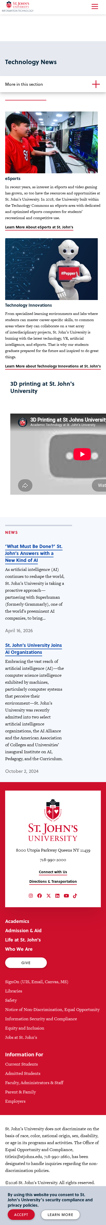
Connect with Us (53, 872)
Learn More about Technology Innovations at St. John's (53, 366)
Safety (11, 1000)
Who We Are (19, 948)
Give (26, 962)
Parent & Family (20, 1092)
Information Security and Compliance (41, 1019)
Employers (15, 1101)
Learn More (60, 1214)
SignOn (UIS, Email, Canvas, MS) (36, 982)
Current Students (21, 1064)
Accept (21, 1214)
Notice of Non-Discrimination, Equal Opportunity (52, 1009)
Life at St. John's (23, 939)
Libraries (13, 991)
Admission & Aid (23, 930)
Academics (17, 921)
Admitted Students (22, 1073)
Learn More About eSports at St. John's (39, 227)
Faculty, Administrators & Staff (34, 1083)
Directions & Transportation (53, 881)
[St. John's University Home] (53, 820)
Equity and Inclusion (24, 1028)
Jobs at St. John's (21, 1037)
